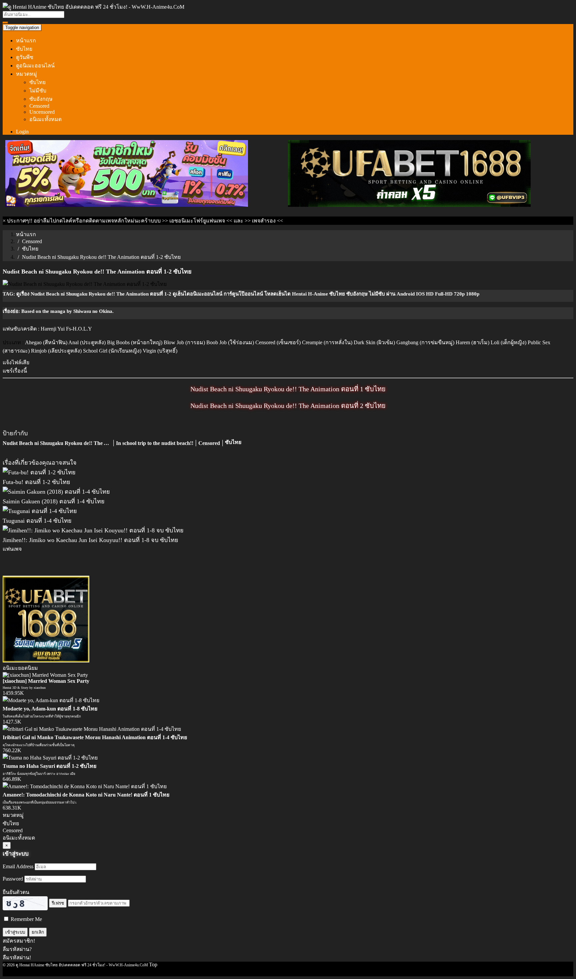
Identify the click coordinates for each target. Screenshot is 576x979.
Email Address (18, 866)
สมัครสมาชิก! (19, 941)
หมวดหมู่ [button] (26, 74)
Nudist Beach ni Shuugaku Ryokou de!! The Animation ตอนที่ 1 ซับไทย (288, 389)
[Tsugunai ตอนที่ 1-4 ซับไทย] (40, 511)
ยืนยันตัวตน (16, 892)
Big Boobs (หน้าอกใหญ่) (134, 342)
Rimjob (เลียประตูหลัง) (56, 351)
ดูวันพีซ (24, 57)
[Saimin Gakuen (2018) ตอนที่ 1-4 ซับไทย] (56, 491)
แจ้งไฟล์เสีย (16, 362)
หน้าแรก (26, 40)
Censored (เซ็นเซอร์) (278, 342)
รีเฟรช (58, 903)
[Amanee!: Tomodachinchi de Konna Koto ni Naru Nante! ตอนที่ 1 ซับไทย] (85, 786)
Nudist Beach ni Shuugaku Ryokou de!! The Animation (65, 443)
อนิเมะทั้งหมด (45, 119)
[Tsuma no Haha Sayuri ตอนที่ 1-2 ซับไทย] (50, 758)
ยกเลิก (38, 932)
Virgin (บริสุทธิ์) (160, 351)
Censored (39, 106)
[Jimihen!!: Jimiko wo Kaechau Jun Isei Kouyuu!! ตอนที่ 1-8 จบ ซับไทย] (93, 530)
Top (153, 964)
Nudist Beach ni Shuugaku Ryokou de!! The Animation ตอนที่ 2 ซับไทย (288, 405)
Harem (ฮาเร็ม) (472, 342)
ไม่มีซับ (37, 90)
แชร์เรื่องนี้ (15, 371)
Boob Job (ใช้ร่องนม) (230, 342)
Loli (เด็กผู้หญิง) (508, 342)
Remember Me (25, 919)
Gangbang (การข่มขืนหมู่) (425, 342)
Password (13, 879)
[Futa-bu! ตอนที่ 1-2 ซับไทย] (39, 472)
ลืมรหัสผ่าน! (17, 957)
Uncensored (42, 112)
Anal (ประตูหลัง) (87, 342)
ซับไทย (24, 49)
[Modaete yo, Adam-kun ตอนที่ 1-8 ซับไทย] (51, 700)
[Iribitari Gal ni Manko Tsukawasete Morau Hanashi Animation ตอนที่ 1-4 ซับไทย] (92, 729)
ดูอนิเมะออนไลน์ (35, 65)
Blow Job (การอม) (184, 342)
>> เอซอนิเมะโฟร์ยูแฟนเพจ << (197, 220)
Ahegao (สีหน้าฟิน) (46, 342)
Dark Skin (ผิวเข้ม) (374, 342)
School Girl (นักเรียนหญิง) (112, 351)
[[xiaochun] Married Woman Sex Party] (45, 675)
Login (22, 131)
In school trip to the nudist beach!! (154, 443)
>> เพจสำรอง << (264, 220)
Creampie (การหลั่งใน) (327, 342)
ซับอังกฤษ (41, 99)
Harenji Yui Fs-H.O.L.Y (66, 329)
